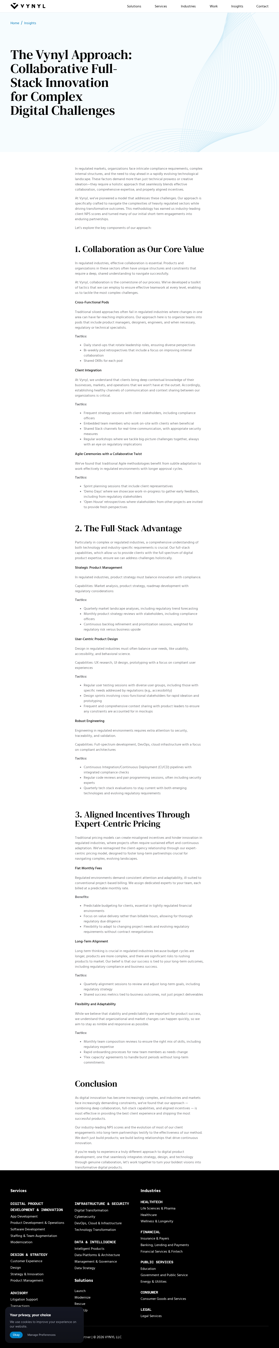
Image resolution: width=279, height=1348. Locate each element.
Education (148, 1268)
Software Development (27, 1229)
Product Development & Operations (37, 1222)
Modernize (82, 1297)
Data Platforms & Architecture (97, 1255)
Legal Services (151, 1316)
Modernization (21, 1242)
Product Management (26, 1280)
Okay (16, 1334)
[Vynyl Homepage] (27, 6)
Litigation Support (24, 1299)
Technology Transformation (95, 1229)
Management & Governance (96, 1261)
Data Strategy (85, 1268)
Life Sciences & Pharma (158, 1208)
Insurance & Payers (155, 1238)
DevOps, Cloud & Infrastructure (98, 1223)
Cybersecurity (85, 1216)
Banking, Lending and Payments (165, 1245)
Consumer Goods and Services (163, 1298)
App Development (24, 1216)
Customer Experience (26, 1261)
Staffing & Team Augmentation (33, 1235)
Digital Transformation (91, 1210)
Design (15, 1267)
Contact (262, 6)
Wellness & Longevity (157, 1221)
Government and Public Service (164, 1275)
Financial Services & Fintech (162, 1251)
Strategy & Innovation (27, 1274)
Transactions (20, 1306)
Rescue (80, 1303)
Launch (80, 1291)
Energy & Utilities (154, 1281)
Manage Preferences (41, 1334)
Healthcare (149, 1215)
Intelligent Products (89, 1248)
